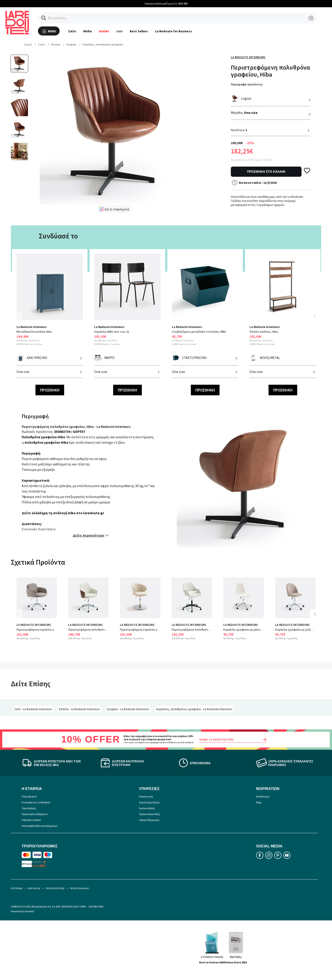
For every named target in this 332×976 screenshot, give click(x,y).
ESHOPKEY (29, 911)
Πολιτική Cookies (31, 820)
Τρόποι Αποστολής (149, 814)
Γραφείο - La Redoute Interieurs (128, 709)
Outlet (104, 31)
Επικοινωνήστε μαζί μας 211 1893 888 (166, 3)
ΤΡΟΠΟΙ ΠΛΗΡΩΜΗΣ (79, 888)
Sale (119, 31)
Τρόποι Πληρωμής (149, 820)
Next (314, 316)
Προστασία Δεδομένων (35, 814)
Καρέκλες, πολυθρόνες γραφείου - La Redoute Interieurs (194, 709)
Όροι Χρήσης (29, 808)
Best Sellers (139, 31)
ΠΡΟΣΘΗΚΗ (50, 390)
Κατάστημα (262, 796)
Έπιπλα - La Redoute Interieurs (79, 709)
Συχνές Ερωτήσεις (149, 802)
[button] (43, 18)
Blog (258, 802)
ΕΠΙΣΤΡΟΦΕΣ (17, 888)
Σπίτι (72, 31)
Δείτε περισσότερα (88, 535)
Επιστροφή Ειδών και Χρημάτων (40, 825)
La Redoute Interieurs (248, 57)
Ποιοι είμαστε (29, 796)
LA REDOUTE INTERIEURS (33, 625)
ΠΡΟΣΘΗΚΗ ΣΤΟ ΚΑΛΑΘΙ (266, 171)
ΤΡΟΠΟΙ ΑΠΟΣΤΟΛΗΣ (55, 888)
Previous (20, 319)
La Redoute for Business (173, 31)
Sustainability (147, 808)
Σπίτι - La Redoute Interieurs (33, 709)
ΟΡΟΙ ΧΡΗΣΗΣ (34, 888)
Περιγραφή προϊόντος (247, 84)
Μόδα (87, 31)
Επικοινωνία (146, 796)
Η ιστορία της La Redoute (36, 802)
